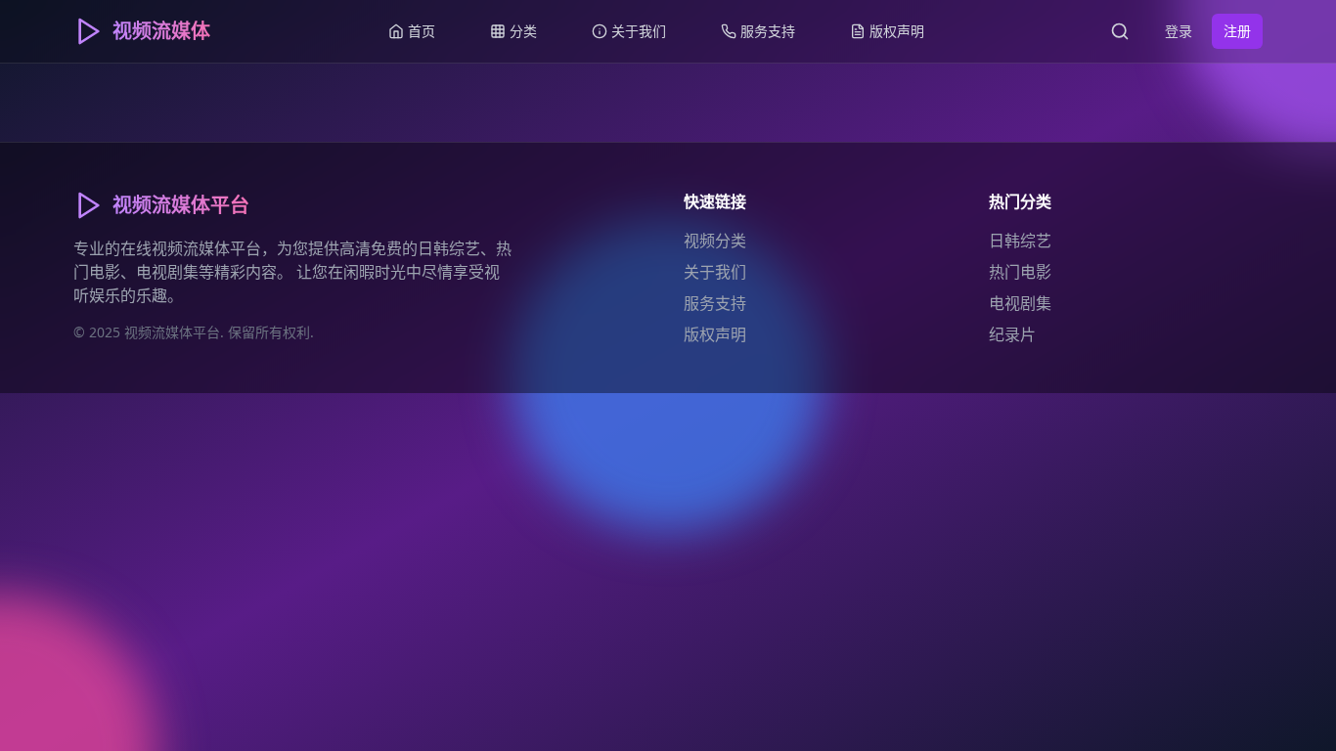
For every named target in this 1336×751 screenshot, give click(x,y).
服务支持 (715, 303)
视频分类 (715, 240)
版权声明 (715, 334)
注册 (1237, 31)
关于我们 (715, 272)
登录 (1178, 31)
